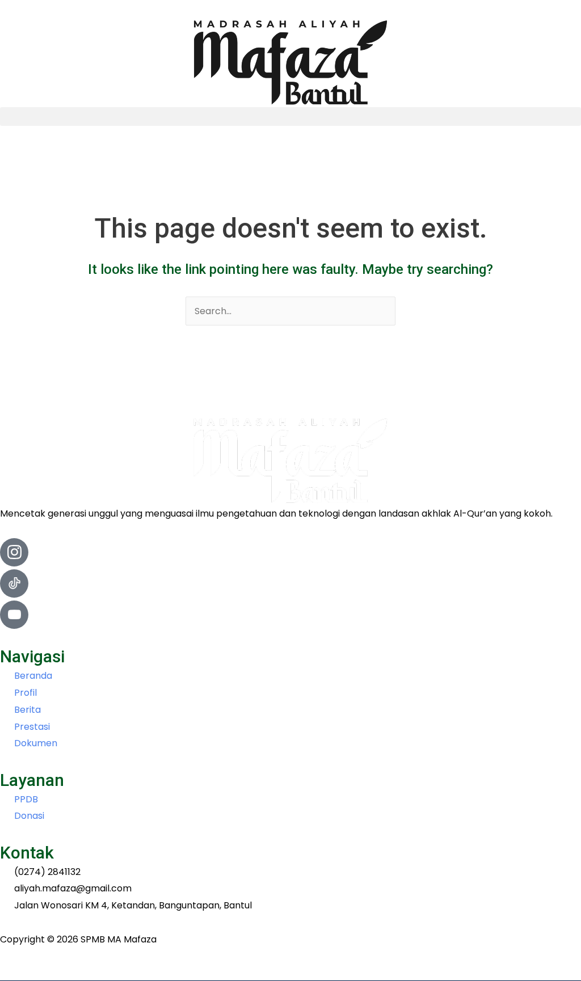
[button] (290, 116)
